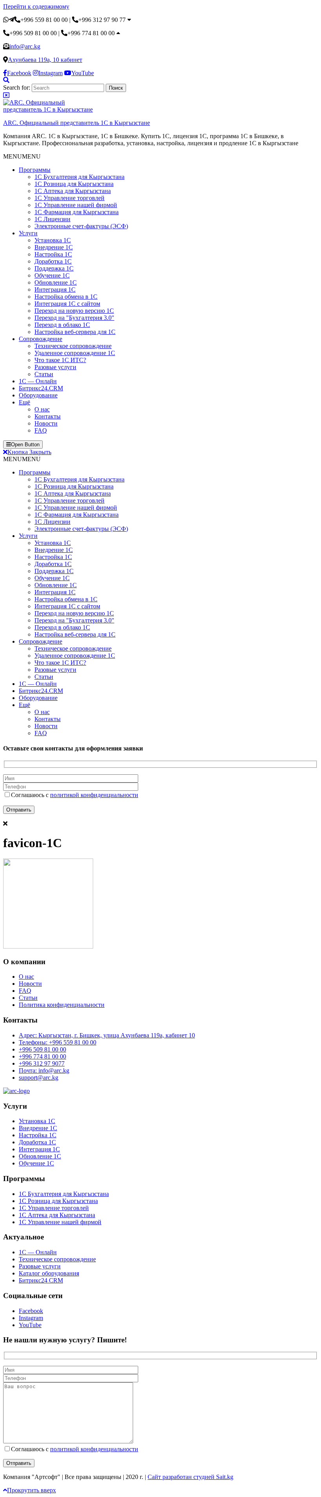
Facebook (31, 1311)
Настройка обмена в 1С (65, 296)
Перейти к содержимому (36, 6)
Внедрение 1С (53, 247)
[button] (22, 156)
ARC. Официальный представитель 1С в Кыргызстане (76, 122)
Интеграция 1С (55, 289)
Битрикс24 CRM (41, 1280)
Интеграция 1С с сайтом (67, 303)
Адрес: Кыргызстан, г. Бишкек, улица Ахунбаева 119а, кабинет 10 (107, 1035)
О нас (42, 409)
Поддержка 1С (54, 268)
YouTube (30, 1325)
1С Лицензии (52, 219)
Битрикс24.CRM (41, 388)
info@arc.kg (24, 46)
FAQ (40, 430)
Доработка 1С (53, 261)
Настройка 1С (53, 254)
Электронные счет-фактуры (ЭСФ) (81, 226)
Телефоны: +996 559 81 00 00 (57, 1042)
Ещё (24, 402)
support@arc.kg (38, 1077)
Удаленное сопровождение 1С (74, 353)
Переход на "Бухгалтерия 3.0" (74, 317)
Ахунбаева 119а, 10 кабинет (45, 59)
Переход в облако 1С (62, 324)
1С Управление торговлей (69, 198)
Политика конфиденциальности (62, 1004)
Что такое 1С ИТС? (60, 360)
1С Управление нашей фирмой (75, 205)
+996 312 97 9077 (42, 1063)
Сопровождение (40, 338)
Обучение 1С (52, 275)
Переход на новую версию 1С (74, 310)
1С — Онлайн (38, 381)
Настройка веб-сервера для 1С (74, 331)
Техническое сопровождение (73, 346)
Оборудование (38, 395)
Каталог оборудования (49, 1273)
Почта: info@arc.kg (44, 1070)
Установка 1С (52, 240)
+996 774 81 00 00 (42, 1056)
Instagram (31, 1318)
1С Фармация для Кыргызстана (76, 212)
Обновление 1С (55, 282)
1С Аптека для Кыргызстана (72, 191)
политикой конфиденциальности (94, 795)
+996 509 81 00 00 (42, 1049)
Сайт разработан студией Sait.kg (190, 1477)
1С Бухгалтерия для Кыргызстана (79, 176)
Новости (46, 423)
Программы (34, 169)
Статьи (43, 374)
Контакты (47, 416)
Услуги (28, 233)
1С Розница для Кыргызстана (74, 183)
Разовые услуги (55, 367)
